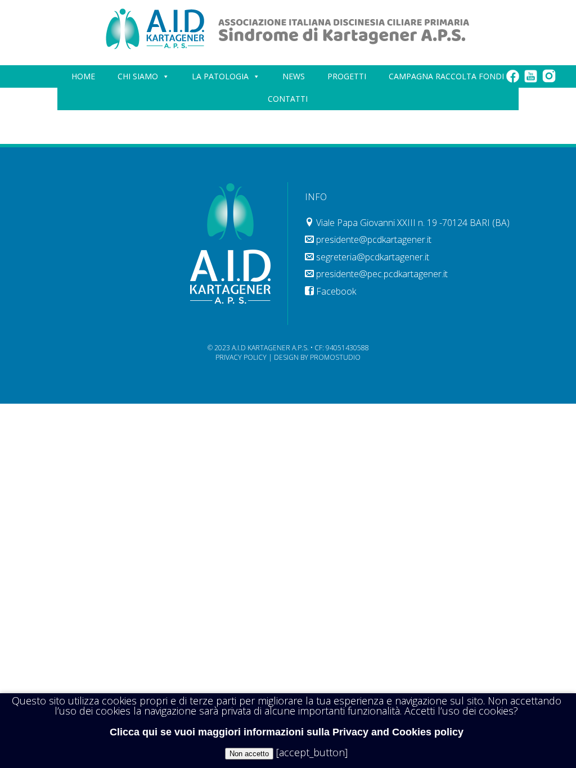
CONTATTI (288, 98)
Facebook (336, 291)
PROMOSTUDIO (335, 357)
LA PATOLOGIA (220, 76)
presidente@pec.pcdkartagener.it (382, 274)
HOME (83, 76)
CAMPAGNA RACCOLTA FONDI (446, 76)
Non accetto (249, 753)
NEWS (293, 76)
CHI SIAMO (138, 76)
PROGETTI (346, 76)
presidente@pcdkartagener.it (373, 239)
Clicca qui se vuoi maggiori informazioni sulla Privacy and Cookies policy (287, 732)
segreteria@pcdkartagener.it (372, 257)
